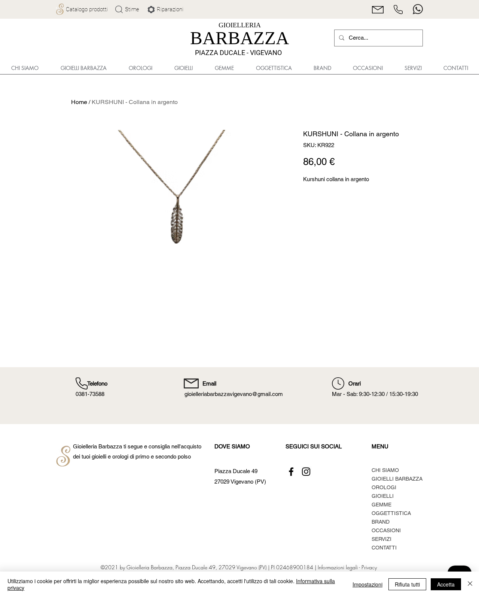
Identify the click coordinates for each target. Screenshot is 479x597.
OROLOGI (384, 487)
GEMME (381, 505)
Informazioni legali (337, 567)
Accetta (446, 584)
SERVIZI (381, 539)
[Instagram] (306, 471)
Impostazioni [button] (367, 584)
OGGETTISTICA (391, 513)
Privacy (369, 567)
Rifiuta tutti (407, 584)
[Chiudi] (470, 584)
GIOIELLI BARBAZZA (397, 479)
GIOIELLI (383, 496)
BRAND (381, 522)
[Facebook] (291, 471)
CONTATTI (384, 548)
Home (79, 102)
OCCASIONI (386, 530)
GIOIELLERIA (240, 25)
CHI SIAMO (385, 470)
